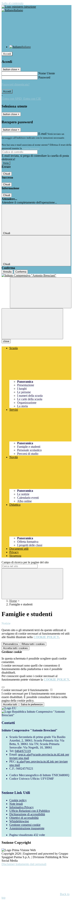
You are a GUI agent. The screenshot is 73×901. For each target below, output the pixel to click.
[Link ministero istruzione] (19, 6)
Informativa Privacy (21, 807)
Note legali (16, 803)
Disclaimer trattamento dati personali (24, 864)
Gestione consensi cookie (24, 824)
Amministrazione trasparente (26, 828)
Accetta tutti (15, 648)
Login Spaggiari (31, 148)
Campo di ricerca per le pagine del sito (25, 562)
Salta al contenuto (12, 3)
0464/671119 (23, 751)
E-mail (42, 133)
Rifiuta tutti (33, 644)
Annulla (7, 271)
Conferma (20, 271)
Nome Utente (46, 73)
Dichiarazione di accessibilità (27, 814)
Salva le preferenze (32, 704)
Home (13, 600)
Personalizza (10, 644)
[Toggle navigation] (32, 323)
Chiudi (6, 173)
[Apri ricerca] (40, 292)
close (6, 341)
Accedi (7, 53)
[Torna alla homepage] (36, 275)
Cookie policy (18, 800)
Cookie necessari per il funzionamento (25, 690)
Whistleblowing (19, 821)
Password (44, 77)
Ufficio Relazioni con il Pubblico (29, 810)
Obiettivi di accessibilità (24, 817)
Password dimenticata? (16, 84)
